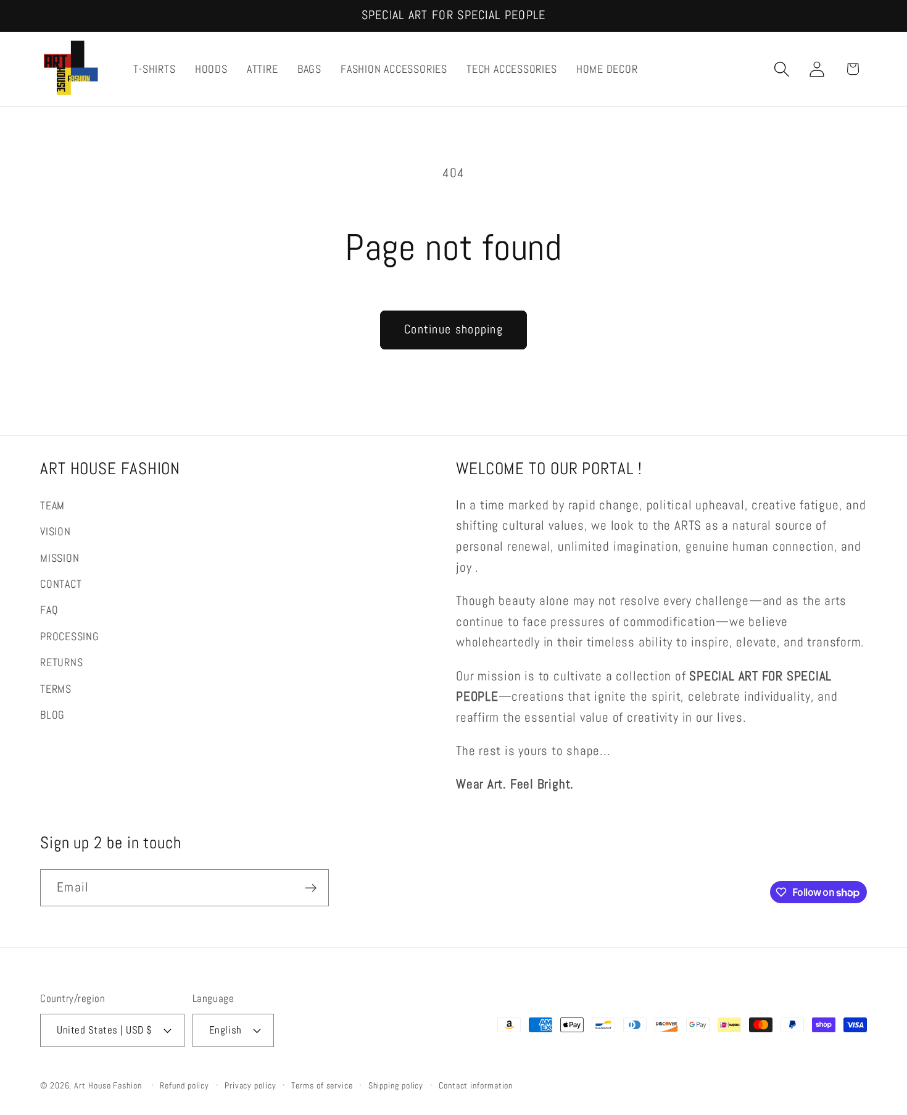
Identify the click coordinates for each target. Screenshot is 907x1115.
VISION (55, 532)
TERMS (56, 689)
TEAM (52, 505)
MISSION (59, 558)
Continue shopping (453, 329)
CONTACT (60, 584)
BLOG (52, 715)
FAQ (49, 610)
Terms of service (322, 1084)
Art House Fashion (107, 1084)
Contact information (476, 1084)
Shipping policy (396, 1084)
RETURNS (61, 662)
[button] (782, 68)
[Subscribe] (310, 888)
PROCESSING (69, 636)
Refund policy (184, 1084)
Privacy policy (250, 1084)
